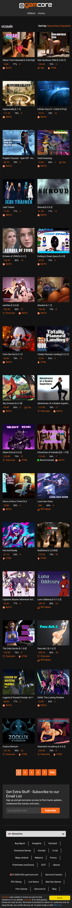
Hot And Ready (10, 550)
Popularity (65, 25)
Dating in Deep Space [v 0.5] (51, 256)
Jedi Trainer (8, 207)
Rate (56, 25)
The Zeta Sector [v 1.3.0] (14, 648)
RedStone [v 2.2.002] (47, 550)
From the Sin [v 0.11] (12, 354)
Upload (56, 865)
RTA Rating (16, 882)
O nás (55, 850)
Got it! (59, 897)
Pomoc (53, 858)
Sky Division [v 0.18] (12, 403)
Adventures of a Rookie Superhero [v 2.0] (53, 403)
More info (58, 905)
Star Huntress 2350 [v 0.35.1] (51, 60)
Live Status (33, 882)
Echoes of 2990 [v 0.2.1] (14, 256)
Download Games (22, 850)
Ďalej (52, 772)
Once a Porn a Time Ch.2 (15, 501)
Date (49, 25)
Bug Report (20, 843)
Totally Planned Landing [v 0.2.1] (53, 354)
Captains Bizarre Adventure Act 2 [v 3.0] (19, 599)
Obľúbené (31, 13)
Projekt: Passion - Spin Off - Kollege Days (19, 158)
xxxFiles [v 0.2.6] (10, 305)
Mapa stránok (21, 858)
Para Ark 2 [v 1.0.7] (46, 648)
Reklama (39, 858)
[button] (36, 834)
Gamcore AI (39, 889)
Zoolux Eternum (10, 746)
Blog (54, 889)
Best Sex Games (53, 882)
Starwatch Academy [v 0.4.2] (51, 746)
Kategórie (36, 843)
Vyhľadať (52, 843)
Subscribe (50, 810)
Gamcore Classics (53, 874)
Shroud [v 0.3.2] (44, 207)
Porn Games (21, 889)
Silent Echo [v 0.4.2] (12, 452)
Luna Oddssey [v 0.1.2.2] (49, 599)
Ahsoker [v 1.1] (44, 305)
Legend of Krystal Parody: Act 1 (18, 697)
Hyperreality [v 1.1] (11, 109)
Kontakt (41, 850)
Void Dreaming (44, 158)
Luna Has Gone (45, 501)
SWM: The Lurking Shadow (50, 697)
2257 (43, 865)
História (41, 13)
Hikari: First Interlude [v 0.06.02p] (19, 60)
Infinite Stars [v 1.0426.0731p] (51, 109)
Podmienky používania (23, 865)
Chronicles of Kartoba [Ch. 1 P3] (52, 452)
